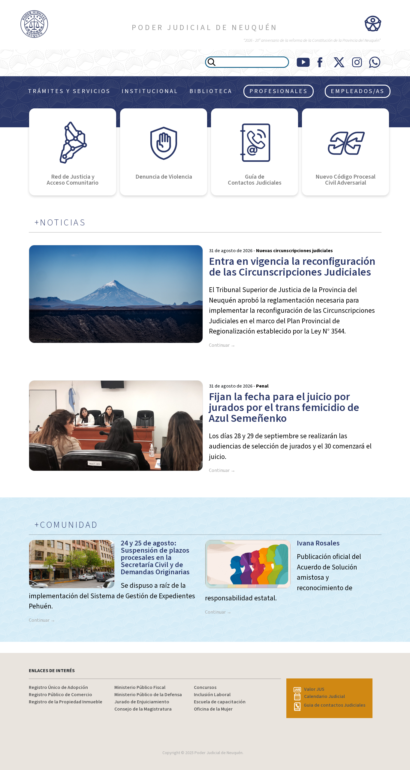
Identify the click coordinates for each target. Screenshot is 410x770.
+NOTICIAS (60, 223)
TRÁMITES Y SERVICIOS (69, 91)
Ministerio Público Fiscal (139, 687)
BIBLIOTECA (210, 91)
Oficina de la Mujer (213, 709)
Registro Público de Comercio (60, 694)
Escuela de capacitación (220, 702)
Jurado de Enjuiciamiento (141, 702)
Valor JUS (314, 689)
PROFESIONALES (278, 91)
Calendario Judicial (324, 696)
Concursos (205, 687)
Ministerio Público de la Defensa (148, 694)
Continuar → (222, 345)
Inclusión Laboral (212, 694)
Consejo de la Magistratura (143, 709)
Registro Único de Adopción (58, 687)
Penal (262, 386)
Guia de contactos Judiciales (334, 705)
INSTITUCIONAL (150, 91)
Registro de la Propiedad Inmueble (65, 702)
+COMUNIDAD (66, 525)
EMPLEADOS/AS (357, 91)
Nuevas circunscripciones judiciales (294, 250)
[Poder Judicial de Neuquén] (34, 24)
